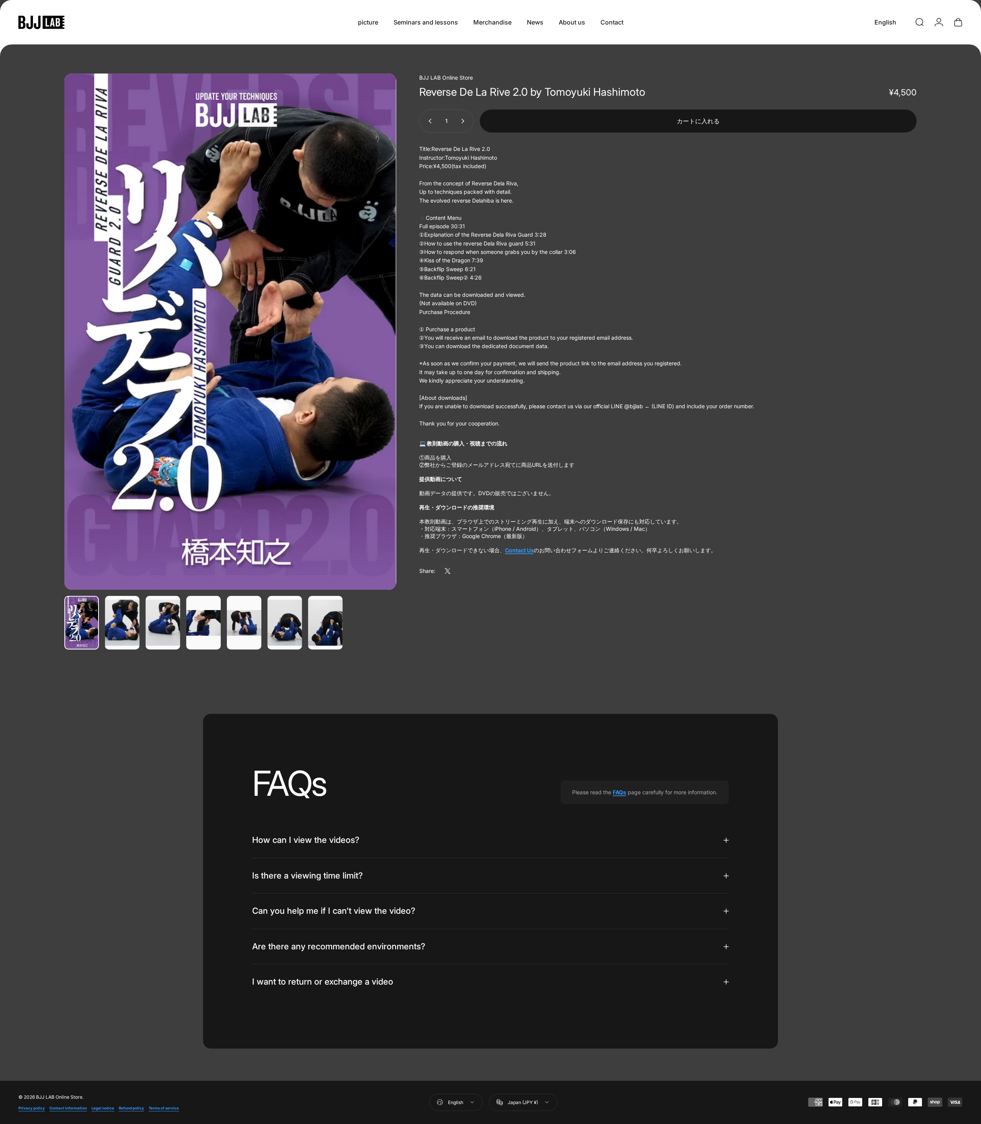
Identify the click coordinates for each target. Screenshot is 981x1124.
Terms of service (164, 1108)
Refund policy (131, 1108)
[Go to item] (81, 623)
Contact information (68, 1108)
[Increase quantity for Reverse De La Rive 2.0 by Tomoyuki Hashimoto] (464, 121)
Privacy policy (31, 1108)
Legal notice (103, 1108)
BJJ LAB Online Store (446, 77)
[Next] (376, 350)
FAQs (619, 792)
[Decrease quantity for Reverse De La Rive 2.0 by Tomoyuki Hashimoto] (428, 121)
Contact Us (519, 550)
